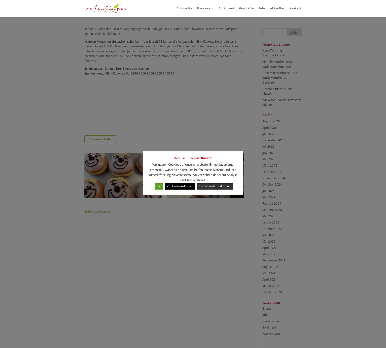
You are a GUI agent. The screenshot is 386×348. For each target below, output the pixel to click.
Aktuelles (277, 8)
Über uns (203, 8)
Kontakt (296, 8)
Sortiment (226, 8)
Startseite (184, 8)
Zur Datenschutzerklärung (214, 186)
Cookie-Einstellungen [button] (179, 186)
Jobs (262, 8)
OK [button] (159, 186)
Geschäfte (246, 8)
